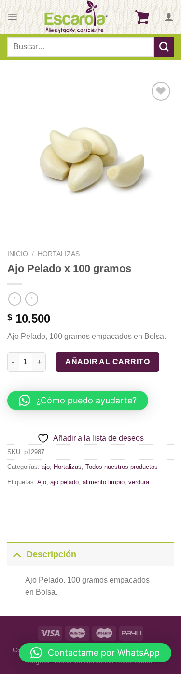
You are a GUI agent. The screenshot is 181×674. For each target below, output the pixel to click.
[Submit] (164, 46)
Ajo (41, 482)
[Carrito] (142, 16)
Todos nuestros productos (121, 466)
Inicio (17, 254)
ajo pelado (64, 482)
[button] (77, 400)
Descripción (51, 554)
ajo (46, 466)
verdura (138, 482)
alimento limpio (104, 482)
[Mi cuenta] (169, 16)
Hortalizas (59, 254)
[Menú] (12, 17)
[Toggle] (16, 554)
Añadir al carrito (107, 362)
